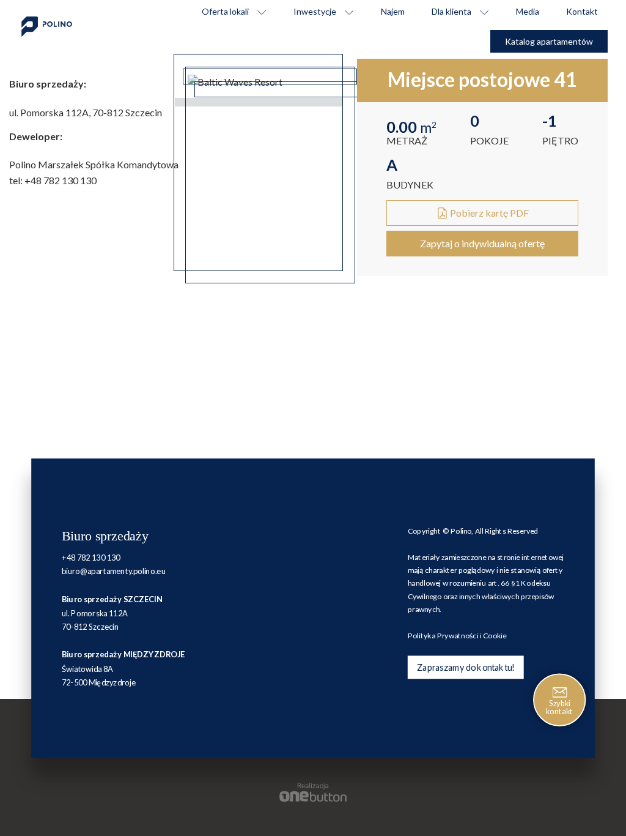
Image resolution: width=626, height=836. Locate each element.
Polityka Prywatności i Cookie (457, 635)
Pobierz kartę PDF (488, 212)
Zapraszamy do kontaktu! (465, 667)
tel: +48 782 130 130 (53, 180)
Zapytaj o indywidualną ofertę (482, 243)
